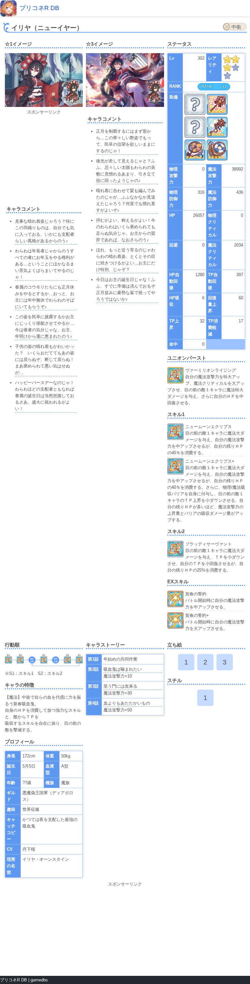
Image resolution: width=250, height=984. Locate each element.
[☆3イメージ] (125, 105)
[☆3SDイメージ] (153, 93)
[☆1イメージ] (44, 105)
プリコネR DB (39, 8)
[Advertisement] (54, 156)
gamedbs (39, 979)
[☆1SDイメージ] (71, 93)
